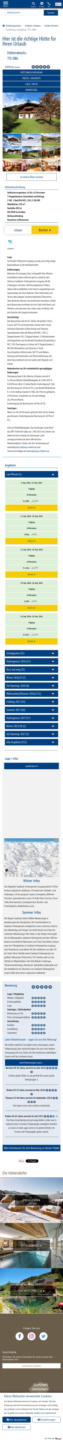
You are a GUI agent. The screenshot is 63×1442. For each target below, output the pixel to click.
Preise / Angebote (31, 78)
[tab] (31, 766)
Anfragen (18, 230)
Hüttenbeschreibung (32, 72)
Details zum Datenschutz (45, 1413)
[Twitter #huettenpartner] (43, 1336)
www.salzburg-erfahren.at (37, 451)
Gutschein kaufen (31, 1365)
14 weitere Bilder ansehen (31, 177)
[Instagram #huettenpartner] (31, 1336)
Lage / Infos (31, 84)
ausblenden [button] (30, 766)
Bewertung (31, 89)
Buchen (43, 229)
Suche (50, 12)
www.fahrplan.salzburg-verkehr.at (22, 447)
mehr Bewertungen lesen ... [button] (31, 1062)
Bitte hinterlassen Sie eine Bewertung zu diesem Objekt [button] (31, 1148)
